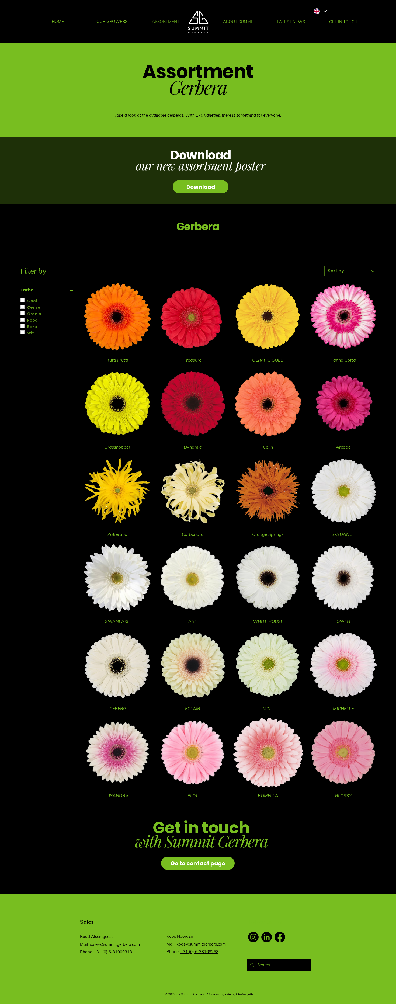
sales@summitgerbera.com (115, 944)
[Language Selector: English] (320, 11)
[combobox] (351, 271)
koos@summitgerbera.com (201, 944)
